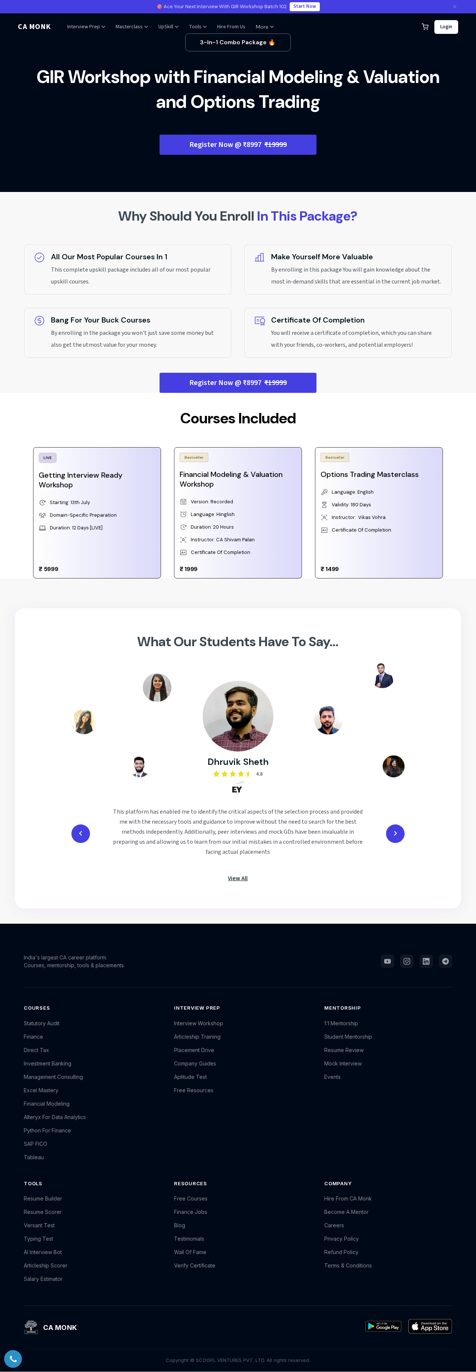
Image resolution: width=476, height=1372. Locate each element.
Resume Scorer (43, 1212)
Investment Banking (47, 1063)
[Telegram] (445, 961)
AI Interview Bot (43, 1252)
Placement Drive (194, 1050)
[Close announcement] (454, 6)
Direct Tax (36, 1050)
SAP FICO (35, 1144)
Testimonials (189, 1238)
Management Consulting (53, 1077)
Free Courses (191, 1198)
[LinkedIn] (426, 961)
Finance (33, 1036)
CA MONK (34, 27)
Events (332, 1077)
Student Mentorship (348, 1036)
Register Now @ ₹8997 (238, 145)
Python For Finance (47, 1130)
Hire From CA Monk (348, 1198)
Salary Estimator (43, 1279)
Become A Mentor (346, 1212)
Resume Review (344, 1050)
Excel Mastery (41, 1090)
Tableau (34, 1157)
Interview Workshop (198, 1023)
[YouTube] (387, 961)
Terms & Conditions (348, 1265)
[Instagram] (407, 961)
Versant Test (39, 1225)
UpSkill (165, 27)
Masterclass (129, 27)
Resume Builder (43, 1198)
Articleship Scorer (45, 1265)
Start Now (304, 6)
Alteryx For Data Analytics (55, 1117)
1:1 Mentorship (341, 1023)
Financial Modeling (47, 1103)
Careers (334, 1225)
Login (446, 27)
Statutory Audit (42, 1023)
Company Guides (195, 1063)
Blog (179, 1225)
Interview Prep (83, 27)
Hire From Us (231, 27)
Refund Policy (341, 1252)
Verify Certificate (194, 1265)
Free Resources (193, 1090)
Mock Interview (343, 1063)
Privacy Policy (341, 1238)
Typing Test (38, 1238)
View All (238, 878)
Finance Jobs (190, 1212)
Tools (195, 27)
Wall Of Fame (190, 1252)
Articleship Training (197, 1036)
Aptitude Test (190, 1077)
